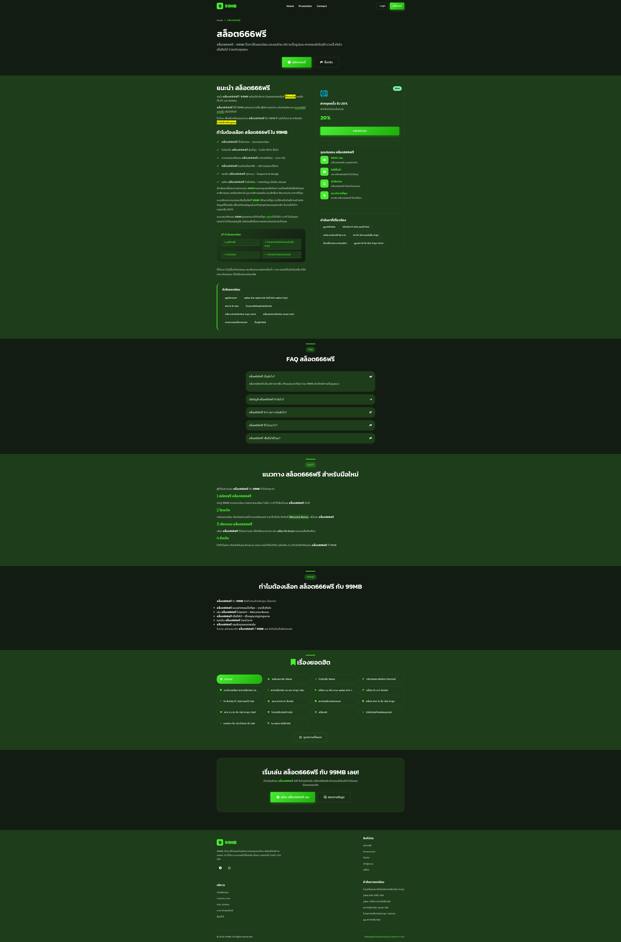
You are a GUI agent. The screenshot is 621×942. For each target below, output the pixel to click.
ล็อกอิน (328, 62)
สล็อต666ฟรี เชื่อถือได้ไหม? (264, 438)
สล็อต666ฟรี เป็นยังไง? (262, 376)
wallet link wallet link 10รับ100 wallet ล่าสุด (266, 298)
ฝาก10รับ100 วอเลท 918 (375, 907)
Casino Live (223, 898)
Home (290, 6)
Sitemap (368, 936)
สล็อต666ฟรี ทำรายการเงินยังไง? (268, 412)
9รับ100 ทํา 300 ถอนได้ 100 (356, 227)
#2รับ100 (231, 254)
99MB (228, 6)
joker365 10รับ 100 (373, 895)
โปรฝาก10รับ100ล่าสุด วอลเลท (379, 913)
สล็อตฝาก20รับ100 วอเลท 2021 (278, 314)
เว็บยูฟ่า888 (260, 322)
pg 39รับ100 (329, 227)
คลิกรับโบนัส (360, 131)
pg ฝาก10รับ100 (371, 919)
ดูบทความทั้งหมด (312, 737)
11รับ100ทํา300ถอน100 (279, 254)
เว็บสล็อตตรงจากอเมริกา (335, 243)
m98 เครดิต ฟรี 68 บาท (334, 235)
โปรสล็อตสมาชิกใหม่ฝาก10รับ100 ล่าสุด (383, 889)
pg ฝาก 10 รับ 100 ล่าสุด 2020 (368, 243)
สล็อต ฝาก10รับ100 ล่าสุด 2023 (240, 314)
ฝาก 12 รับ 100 (232, 306)
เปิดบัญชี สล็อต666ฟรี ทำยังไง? (266, 399)
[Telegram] (220, 867)
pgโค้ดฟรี (230, 242)
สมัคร (269, 217)
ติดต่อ (366, 857)
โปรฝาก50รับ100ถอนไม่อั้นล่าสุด (279, 244)
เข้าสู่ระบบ (368, 864)
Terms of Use (397, 936)
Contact (322, 6)
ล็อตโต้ (220, 916)
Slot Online (223, 904)
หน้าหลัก (367, 845)
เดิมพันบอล (223, 892)
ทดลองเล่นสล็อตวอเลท (236, 322)
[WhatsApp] (229, 867)
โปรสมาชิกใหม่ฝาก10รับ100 (259, 306)
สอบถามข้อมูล (336, 797)
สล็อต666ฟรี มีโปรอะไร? (263, 425)
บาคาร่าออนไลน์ (225, 910)
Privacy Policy (381, 936)
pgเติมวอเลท (231, 298)
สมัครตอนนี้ (299, 62)
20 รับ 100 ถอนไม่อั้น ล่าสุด (366, 235)
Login (382, 6)
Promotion (305, 6)
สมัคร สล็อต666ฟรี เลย (295, 797)
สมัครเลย (397, 6)
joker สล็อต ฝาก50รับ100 (377, 901)
